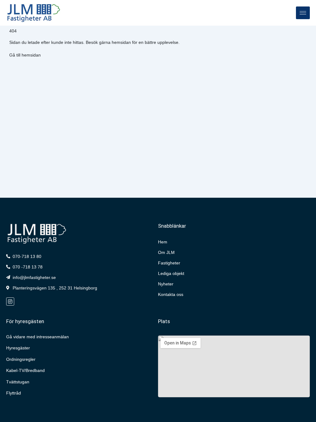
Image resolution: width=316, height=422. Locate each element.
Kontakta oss (170, 294)
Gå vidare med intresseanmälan (37, 336)
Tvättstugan (17, 381)
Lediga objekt (171, 273)
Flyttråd (13, 392)
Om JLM (166, 252)
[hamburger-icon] (303, 12)
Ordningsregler (20, 359)
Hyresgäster (18, 347)
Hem (162, 241)
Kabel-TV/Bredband (25, 370)
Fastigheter (169, 262)
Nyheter (165, 283)
